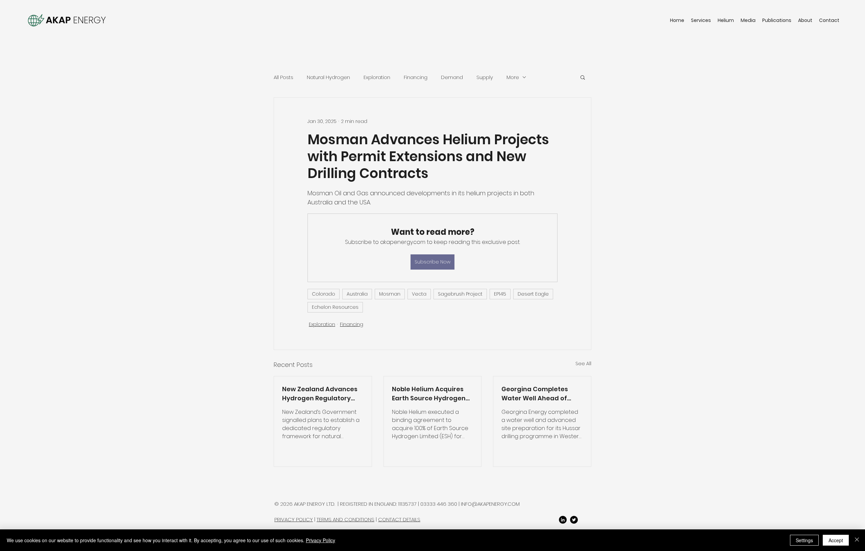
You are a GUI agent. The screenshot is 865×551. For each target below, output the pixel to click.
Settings (804, 540)
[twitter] (574, 520)
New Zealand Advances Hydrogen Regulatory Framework (319, 394)
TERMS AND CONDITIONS (345, 519)
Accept (836, 540)
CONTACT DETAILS (399, 519)
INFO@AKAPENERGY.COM (490, 503)
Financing (415, 77)
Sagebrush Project (460, 294)
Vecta (419, 294)
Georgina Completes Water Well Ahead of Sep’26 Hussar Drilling (535, 394)
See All (583, 363)
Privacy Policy (320, 540)
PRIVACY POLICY (293, 519)
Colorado (323, 294)
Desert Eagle (533, 294)
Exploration (377, 77)
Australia (357, 294)
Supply (484, 77)
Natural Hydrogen (328, 77)
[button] (582, 77)
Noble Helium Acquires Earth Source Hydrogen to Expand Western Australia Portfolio (429, 394)
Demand (452, 77)
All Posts (283, 77)
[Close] (857, 540)
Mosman (389, 294)
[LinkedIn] (563, 520)
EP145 (500, 294)
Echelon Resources (335, 307)
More (512, 77)
